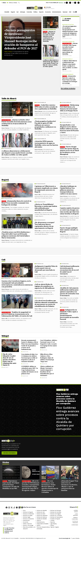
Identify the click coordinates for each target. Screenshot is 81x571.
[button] (3, 3)
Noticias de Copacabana (56, 517)
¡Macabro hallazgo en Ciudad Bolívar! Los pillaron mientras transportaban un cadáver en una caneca (68, 190)
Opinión (38, 525)
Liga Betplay (53, 523)
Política (35, 12)
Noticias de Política (10, 26)
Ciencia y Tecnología (28, 525)
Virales (5, 462)
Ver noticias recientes (68, 88)
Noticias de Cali (65, 263)
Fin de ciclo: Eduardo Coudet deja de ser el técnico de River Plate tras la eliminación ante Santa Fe (9, 359)
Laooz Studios (75, 538)
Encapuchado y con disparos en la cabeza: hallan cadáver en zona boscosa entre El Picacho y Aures (69, 128)
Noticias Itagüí (26, 517)
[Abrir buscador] (18, 3)
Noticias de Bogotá (67, 74)
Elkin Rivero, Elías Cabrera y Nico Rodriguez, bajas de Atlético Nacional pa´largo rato (47, 357)
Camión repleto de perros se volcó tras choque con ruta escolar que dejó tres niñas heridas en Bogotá (69, 211)
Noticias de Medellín (49, 29)
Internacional (26, 520)
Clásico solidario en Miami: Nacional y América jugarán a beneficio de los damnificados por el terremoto (47, 370)
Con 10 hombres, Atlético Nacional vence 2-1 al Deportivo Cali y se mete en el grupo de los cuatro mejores (48, 343)
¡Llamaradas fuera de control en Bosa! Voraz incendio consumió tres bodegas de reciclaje (69, 79)
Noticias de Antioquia (55, 510)
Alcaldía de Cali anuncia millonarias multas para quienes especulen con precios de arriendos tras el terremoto (69, 292)
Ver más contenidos (9, 453)
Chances (39, 520)
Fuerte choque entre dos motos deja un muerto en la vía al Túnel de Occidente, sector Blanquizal (69, 150)
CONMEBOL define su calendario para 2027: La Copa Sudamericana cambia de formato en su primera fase (29, 369)
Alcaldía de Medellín (42, 518)
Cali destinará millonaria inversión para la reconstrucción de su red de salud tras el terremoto (69, 270)
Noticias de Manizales (28, 513)
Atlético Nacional (27, 523)
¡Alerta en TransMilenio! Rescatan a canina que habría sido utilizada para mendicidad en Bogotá (46, 207)
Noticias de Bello (48, 58)
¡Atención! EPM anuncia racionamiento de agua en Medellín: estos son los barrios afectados (46, 144)
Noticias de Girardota (28, 518)
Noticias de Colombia (55, 512)
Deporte (41, 12)
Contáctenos (75, 524)
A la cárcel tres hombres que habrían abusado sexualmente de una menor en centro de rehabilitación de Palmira (46, 303)
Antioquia (22, 12)
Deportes (52, 522)
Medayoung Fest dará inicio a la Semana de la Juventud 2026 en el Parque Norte (69, 108)
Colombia (29, 12)
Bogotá (13, 12)
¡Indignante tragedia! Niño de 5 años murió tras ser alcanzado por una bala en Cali (46, 269)
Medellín (6, 12)
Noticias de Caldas (27, 515)
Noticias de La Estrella (56, 515)
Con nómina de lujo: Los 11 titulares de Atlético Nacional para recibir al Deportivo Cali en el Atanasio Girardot (29, 357)
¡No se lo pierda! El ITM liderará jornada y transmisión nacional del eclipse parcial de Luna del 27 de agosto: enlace (30, 485)
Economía (48, 12)
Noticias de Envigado (55, 513)
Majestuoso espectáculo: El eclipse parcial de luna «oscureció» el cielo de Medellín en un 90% (10, 484)
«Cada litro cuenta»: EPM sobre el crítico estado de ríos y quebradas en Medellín (46, 107)
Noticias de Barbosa (42, 517)
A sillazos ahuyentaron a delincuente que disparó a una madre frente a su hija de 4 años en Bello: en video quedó (50, 63)
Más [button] (74, 12)
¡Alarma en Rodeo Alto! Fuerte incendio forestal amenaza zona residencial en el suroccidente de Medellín (49, 36)
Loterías (52, 520)
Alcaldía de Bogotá (55, 518)
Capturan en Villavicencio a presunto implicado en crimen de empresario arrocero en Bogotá (46, 189)
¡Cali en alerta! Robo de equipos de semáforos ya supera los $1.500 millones (44, 286)
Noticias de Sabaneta (42, 515)
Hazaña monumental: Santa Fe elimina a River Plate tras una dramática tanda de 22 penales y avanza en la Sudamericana (29, 344)
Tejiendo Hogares (54, 527)
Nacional (65, 12)
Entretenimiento (56, 12)
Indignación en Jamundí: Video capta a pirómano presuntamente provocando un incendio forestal (69, 314)
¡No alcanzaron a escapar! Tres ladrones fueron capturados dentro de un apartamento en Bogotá (44, 225)
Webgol (5, 336)
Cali (17, 12)
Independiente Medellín (42, 523)
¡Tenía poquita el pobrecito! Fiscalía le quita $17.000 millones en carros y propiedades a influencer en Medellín (45, 125)
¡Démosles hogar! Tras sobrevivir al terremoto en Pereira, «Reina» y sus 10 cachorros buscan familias (69, 485)
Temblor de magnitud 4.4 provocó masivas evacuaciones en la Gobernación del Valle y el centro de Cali (17, 314)
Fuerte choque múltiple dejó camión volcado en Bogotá (69, 230)
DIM (70, 12)
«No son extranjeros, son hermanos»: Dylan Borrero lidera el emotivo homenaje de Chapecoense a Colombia (50, 486)
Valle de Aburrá (9, 98)
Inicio (24, 510)
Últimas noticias (12, 2)
